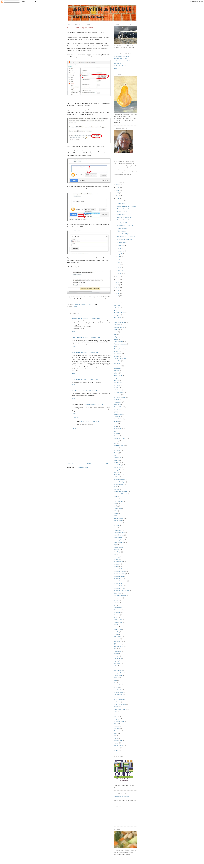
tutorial (116, 716)
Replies (76, 417)
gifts (115, 455)
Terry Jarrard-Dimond (120, 699)
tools (115, 714)
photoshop (117, 615)
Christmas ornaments (120, 344)
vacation (116, 726)
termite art (117, 697)
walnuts (116, 733)
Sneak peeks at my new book (122, 61)
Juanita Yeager (118, 508)
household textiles (119, 484)
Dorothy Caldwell (119, 407)
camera (116, 339)
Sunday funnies (118, 692)
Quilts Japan (117, 651)
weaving (116, 738)
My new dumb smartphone (124, 239)
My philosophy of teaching (121, 56)
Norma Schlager (77, 337)
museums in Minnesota (120, 581)
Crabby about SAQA (123, 234)
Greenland (117, 460)
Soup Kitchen (118, 685)
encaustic (116, 421)
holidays (116, 477)
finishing (116, 441)
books (115, 332)
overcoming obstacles (120, 595)
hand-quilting (118, 470)
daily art (116, 387)
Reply (74, 331)
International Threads (120, 494)
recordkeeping (118, 658)
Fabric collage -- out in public (125, 225)
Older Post (107, 463)
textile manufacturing (120, 704)
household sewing (119, 482)
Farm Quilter (76, 352)
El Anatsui (117, 416)
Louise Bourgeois (119, 535)
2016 (117, 279)
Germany (116, 453)
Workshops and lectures (120, 58)
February (120, 270)
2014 (117, 285)
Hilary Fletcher (118, 474)
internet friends (118, 499)
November (121, 245)
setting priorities (118, 670)
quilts (115, 649)
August (120, 254)
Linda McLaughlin (119, 532)
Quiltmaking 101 (119, 63)
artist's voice (117, 317)
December (121, 201)
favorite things (118, 429)
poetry (115, 617)
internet (116, 496)
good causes (117, 458)
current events (118, 383)
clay (115, 346)
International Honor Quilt (121, 491)
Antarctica (117, 305)
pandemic (116, 603)
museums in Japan (119, 576)
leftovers (116, 525)
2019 (117, 196)
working (116, 743)
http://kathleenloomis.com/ (121, 796)
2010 (117, 296)
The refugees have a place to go (126, 236)
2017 (117, 277)
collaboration (117, 354)
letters (115, 528)
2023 (117, 185)
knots (115, 516)
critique (116, 378)
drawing (116, 409)
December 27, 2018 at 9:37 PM (89, 353)
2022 (117, 187)
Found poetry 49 (122, 228)
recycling (116, 661)
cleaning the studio (119, 349)
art (114, 310)
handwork (116, 472)
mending (116, 557)
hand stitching (118, 465)
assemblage (117, 320)
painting (116, 600)
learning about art (119, 518)
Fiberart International (120, 438)
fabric (115, 426)
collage (116, 356)
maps (115, 545)
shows (115, 678)
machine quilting (119, 540)
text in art (116, 702)
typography (117, 719)
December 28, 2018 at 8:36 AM (89, 391)
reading (116, 656)
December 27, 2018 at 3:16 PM (91, 318)
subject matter (118, 690)
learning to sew (118, 523)
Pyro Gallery (117, 637)
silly (115, 682)
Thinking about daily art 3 (124, 209)
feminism (116, 433)
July (119, 256)
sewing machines (118, 673)
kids (115, 511)
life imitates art (118, 530)
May (119, 262)
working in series (118, 745)
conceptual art (118, 366)
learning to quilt (118, 520)
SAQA (115, 666)
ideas (115, 487)
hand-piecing (117, 467)
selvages (116, 668)
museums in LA (118, 578)
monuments (117, 564)
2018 (117, 198)
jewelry (116, 506)
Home (89, 463)
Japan (115, 503)
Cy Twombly (117, 385)
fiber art (116, 436)
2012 (117, 290)
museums (116, 566)
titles (115, 711)
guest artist (117, 462)
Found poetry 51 (122, 214)
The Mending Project (120, 66)
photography (117, 612)
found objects (117, 450)
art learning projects (119, 312)
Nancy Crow (117, 593)
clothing (116, 351)
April (119, 265)
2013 (117, 288)
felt (115, 431)
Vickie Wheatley (77, 318)
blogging (76, 306)
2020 (117, 193)
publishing (117, 632)
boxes (115, 334)
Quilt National (118, 641)
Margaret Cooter (118, 547)
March (120, 267)
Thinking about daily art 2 (124, 217)
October (120, 248)
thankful (116, 707)
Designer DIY (117, 402)
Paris (115, 605)
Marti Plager (117, 552)
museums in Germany (120, 574)
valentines (117, 728)
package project (118, 598)
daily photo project (119, 397)
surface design (118, 695)
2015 (117, 282)
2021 (117, 190)
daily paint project (119, 392)
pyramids (116, 634)
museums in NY (118, 583)
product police (118, 629)
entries (116, 424)
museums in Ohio (119, 586)
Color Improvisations (120, 358)
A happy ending (121, 231)
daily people (117, 395)
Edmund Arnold (118, 414)
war (115, 736)
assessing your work (119, 322)
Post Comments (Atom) (81, 467)
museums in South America (121, 590)
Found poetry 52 (122, 203)
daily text (116, 399)
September (121, 251)
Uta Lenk (116, 724)
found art (116, 448)
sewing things (118, 675)
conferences (117, 368)
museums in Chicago (120, 569)
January (120, 273)
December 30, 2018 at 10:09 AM (93, 404)
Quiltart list (117, 644)
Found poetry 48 (122, 242)
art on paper (117, 315)
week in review (118, 740)
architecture (117, 308)
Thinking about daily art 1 (124, 220)
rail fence (116, 653)
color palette (117, 361)
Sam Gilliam (117, 663)
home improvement (119, 479)
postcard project (118, 622)
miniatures (117, 559)
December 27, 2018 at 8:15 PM (91, 337)
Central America (118, 341)
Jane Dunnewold (118, 501)
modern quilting (118, 561)
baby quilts (117, 325)
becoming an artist (119, 327)
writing (116, 750)
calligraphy (117, 337)
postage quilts (118, 619)
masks (115, 554)
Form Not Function (119, 445)
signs (115, 680)
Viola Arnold (117, 731)
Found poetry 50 (122, 223)
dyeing (116, 412)
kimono (116, 513)
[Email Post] (96, 304)
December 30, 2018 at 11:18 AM (90, 421)
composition (117, 363)
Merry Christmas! (122, 212)
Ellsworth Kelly (118, 419)
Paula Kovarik (118, 607)
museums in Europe (119, 571)
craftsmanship (118, 375)
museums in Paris (119, 588)
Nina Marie (75, 391)
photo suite (117, 610)
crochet (116, 380)
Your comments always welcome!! (127, 206)
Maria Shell (117, 549)
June (119, 259)
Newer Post (70, 463)
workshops (117, 748)
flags (115, 443)
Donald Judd (117, 404)
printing (116, 627)
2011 (117, 293)
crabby (116, 373)
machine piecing (118, 537)
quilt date (116, 639)
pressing (116, 624)
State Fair (116, 687)
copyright (116, 370)
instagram (116, 489)
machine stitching (119, 542)
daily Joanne (117, 390)
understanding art (119, 721)
